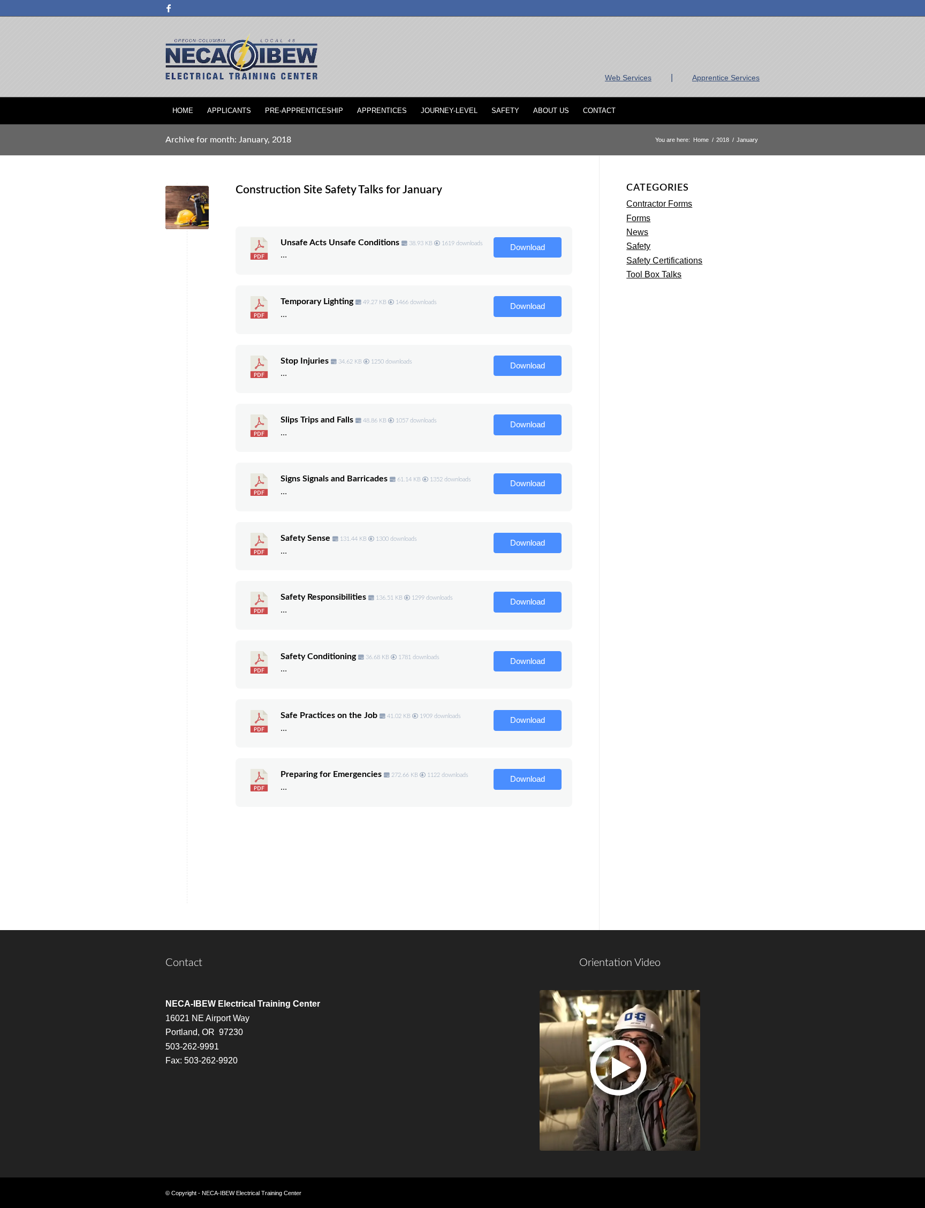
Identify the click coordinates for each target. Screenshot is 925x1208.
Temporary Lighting (316, 301)
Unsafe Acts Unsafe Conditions (339, 242)
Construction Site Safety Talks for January (339, 189)
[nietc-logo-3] (241, 57)
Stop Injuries (304, 361)
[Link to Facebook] (169, 8)
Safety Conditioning (318, 656)
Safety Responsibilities (323, 597)
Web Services (628, 77)
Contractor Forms (659, 203)
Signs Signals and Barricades (334, 478)
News (637, 232)
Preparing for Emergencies (331, 774)
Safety (638, 246)
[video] (620, 1070)
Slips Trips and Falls (316, 420)
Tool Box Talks (653, 274)
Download (527, 247)
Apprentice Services (726, 77)
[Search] (753, 110)
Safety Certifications (664, 260)
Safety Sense (305, 538)
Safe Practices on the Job (328, 715)
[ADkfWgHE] (187, 207)
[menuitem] (182, 110)
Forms (638, 218)
